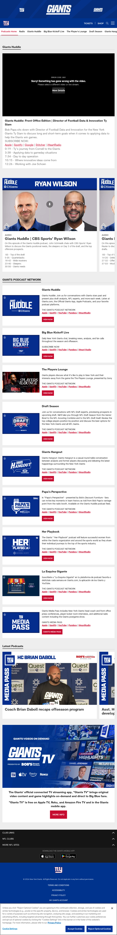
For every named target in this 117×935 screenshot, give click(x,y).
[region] (58, 919)
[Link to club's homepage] (6, 21)
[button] (58, 90)
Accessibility (58, 890)
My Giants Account (58, 900)
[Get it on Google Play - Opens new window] (68, 857)
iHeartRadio (54, 144)
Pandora (73, 313)
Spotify (18, 144)
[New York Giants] (58, 870)
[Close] (112, 908)
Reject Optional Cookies (99, 929)
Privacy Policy (58, 895)
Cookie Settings (9, 928)
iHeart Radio (85, 349)
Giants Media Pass (52, 632)
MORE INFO (58, 814)
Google (29, 144)
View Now (48, 439)
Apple (8, 144)
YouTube (62, 313)
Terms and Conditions (58, 885)
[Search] (107, 23)
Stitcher (40, 144)
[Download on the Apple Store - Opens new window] (47, 856)
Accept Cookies (75, 929)
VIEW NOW (48, 319)
